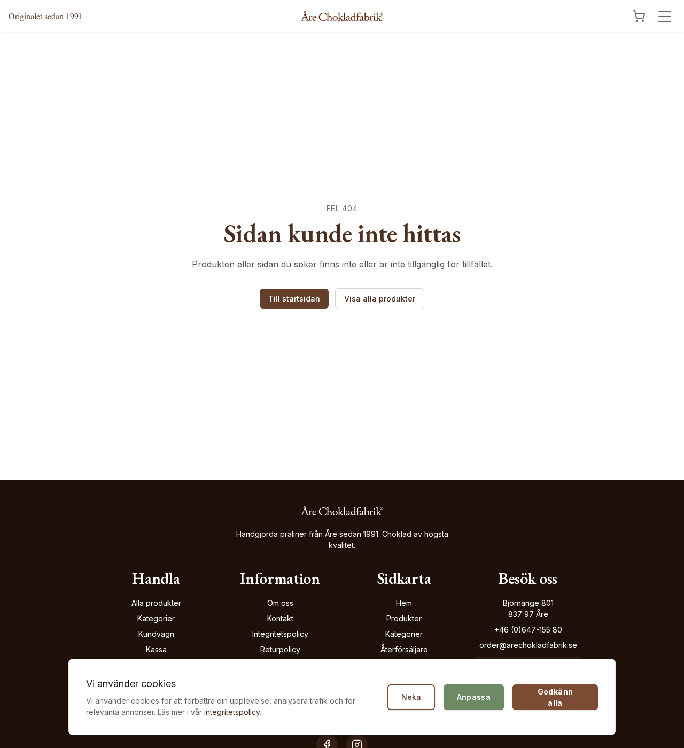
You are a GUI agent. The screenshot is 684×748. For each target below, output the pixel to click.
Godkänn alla (555, 697)
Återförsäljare (404, 649)
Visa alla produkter (379, 298)
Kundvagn (156, 633)
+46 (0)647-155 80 (528, 629)
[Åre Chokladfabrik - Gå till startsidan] (342, 16)
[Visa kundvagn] (639, 16)
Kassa (156, 649)
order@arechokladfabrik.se (528, 645)
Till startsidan (294, 298)
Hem (404, 602)
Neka (411, 696)
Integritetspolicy (280, 633)
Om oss (280, 602)
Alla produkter (156, 602)
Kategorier (156, 618)
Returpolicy (280, 649)
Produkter (404, 618)
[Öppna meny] (664, 16)
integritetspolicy (232, 711)
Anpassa (474, 696)
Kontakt (280, 618)
